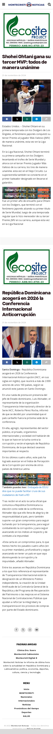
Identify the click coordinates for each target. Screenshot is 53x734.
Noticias (26, 704)
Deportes (26, 712)
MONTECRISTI (26, 693)
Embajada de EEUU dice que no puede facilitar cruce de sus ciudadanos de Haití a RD (25, 491)
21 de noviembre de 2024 (14, 75)
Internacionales (26, 701)
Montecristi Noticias (20, 726)
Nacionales (26, 697)
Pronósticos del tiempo (26, 708)
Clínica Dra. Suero (26, 650)
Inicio (26, 689)
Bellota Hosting (33, 729)
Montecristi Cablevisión (26, 654)
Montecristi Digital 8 (26, 658)
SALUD (26, 716)
